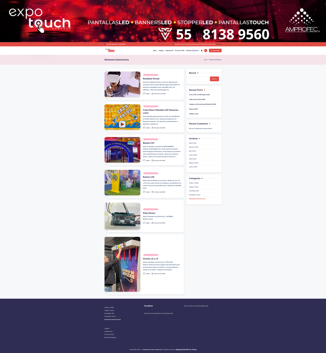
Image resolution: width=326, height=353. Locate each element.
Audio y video (194, 183)
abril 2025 (192, 159)
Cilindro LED (193, 114)
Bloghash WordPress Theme (186, 349)
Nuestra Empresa (110, 337)
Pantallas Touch (194, 195)
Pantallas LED (194, 191)
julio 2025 (192, 151)
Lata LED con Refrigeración (199, 95)
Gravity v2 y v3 (150, 258)
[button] (215, 50)
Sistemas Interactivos (150, 74)
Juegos (106, 328)
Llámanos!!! (108, 331)
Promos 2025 (109, 334)
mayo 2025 (193, 155)
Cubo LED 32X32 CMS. (197, 99)
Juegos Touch (194, 187)
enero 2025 (193, 167)
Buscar (192, 73)
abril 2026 (192, 143)
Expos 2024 (193, 109)
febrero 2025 (193, 163)
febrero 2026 (193, 147)
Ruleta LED (148, 177)
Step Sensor (149, 213)
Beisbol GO (148, 143)
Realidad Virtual (151, 78)
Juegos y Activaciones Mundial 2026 (202, 104)
